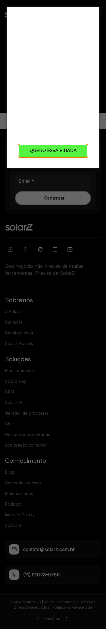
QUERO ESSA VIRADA (53, 150)
